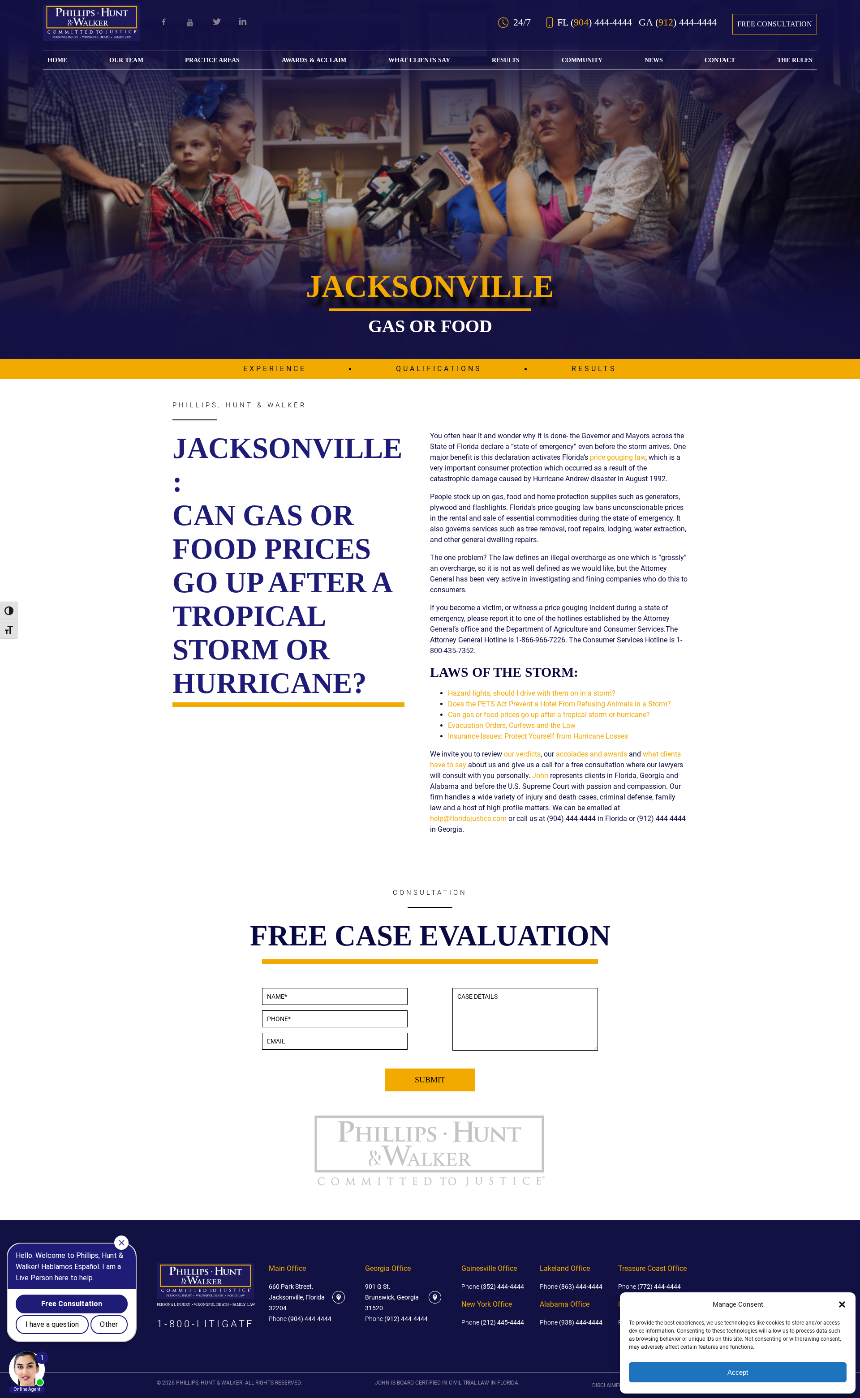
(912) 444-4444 (396, 1318)
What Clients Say (419, 60)
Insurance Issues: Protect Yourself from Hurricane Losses (538, 736)
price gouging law (617, 457)
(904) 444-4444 (300, 1318)
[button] (842, 1304)
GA (678, 22)
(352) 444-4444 (492, 1286)
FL (594, 22)
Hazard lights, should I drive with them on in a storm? (531, 693)
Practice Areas (212, 60)
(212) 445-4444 (492, 1322)
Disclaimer (607, 1385)
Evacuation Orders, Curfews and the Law (512, 725)
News (654, 60)
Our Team (126, 60)
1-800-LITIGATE (205, 1324)
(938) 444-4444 (571, 1322)
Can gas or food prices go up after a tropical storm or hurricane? (549, 714)
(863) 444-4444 (571, 1286)
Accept (737, 1372)
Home (57, 60)
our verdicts (522, 754)
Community (582, 60)
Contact (720, 60)
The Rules (795, 60)
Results (506, 60)
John (540, 775)
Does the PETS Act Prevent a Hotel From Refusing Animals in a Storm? (559, 704)
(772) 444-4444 (649, 1286)
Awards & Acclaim (314, 60)
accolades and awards (591, 754)
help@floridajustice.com (468, 818)
